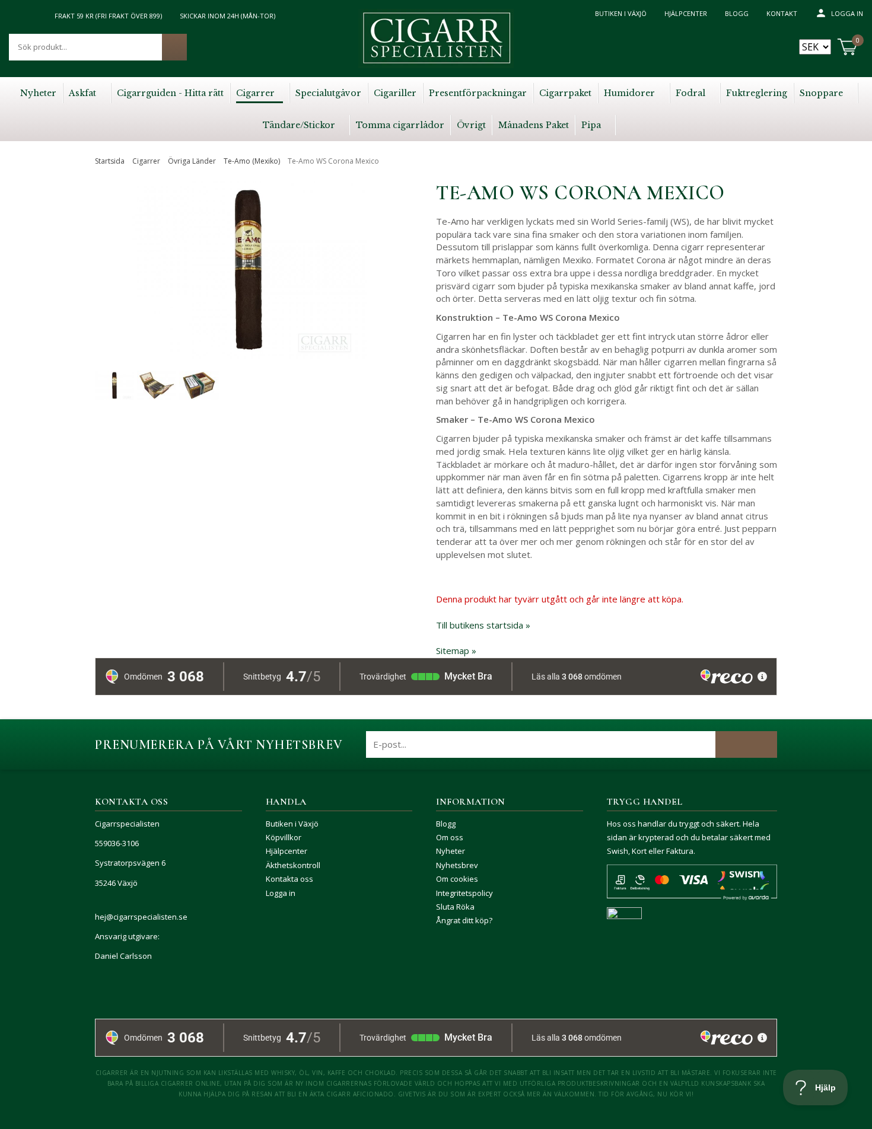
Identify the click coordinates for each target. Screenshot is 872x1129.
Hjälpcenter (685, 13)
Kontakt (781, 13)
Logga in (847, 13)
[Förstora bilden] (248, 296)
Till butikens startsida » (483, 625)
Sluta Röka (455, 906)
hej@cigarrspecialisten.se (141, 916)
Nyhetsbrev (457, 865)
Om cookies (457, 878)
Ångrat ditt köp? (464, 920)
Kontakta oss (289, 878)
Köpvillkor (283, 837)
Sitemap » (456, 650)
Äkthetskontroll (293, 865)
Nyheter (450, 851)
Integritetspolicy (464, 893)
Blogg (737, 13)
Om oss (449, 837)
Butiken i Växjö (621, 13)
